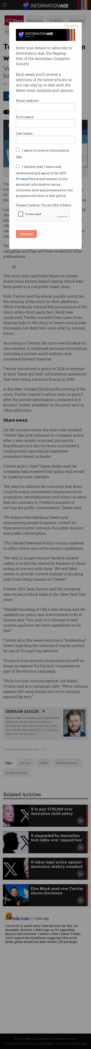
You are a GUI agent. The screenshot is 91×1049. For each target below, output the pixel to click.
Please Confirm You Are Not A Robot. (44, 205)
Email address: (27, 101)
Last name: (24, 133)
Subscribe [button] (26, 234)
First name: (25, 117)
